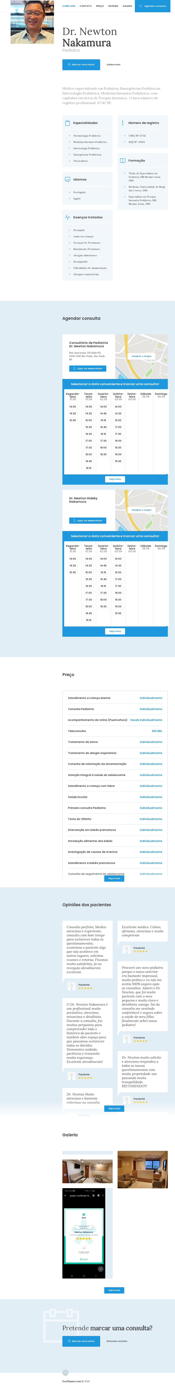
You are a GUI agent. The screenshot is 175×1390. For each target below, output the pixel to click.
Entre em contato (117, 1341)
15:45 (73, 420)
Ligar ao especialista (89, 368)
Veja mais (115, 479)
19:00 (118, 454)
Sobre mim (68, 6)
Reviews (113, 6)
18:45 (89, 461)
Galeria (127, 6)
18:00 (88, 454)
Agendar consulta (155, 6)
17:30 (89, 447)
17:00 (88, 441)
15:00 (88, 420)
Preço (100, 6)
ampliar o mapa (141, 356)
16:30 (89, 434)
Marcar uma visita (83, 64)
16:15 (103, 434)
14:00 (72, 406)
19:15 (88, 468)
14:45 (103, 413)
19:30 (118, 461)
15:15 (103, 420)
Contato (86, 6)
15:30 (89, 427)
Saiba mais (113, 64)
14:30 (73, 413)
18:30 (103, 454)
